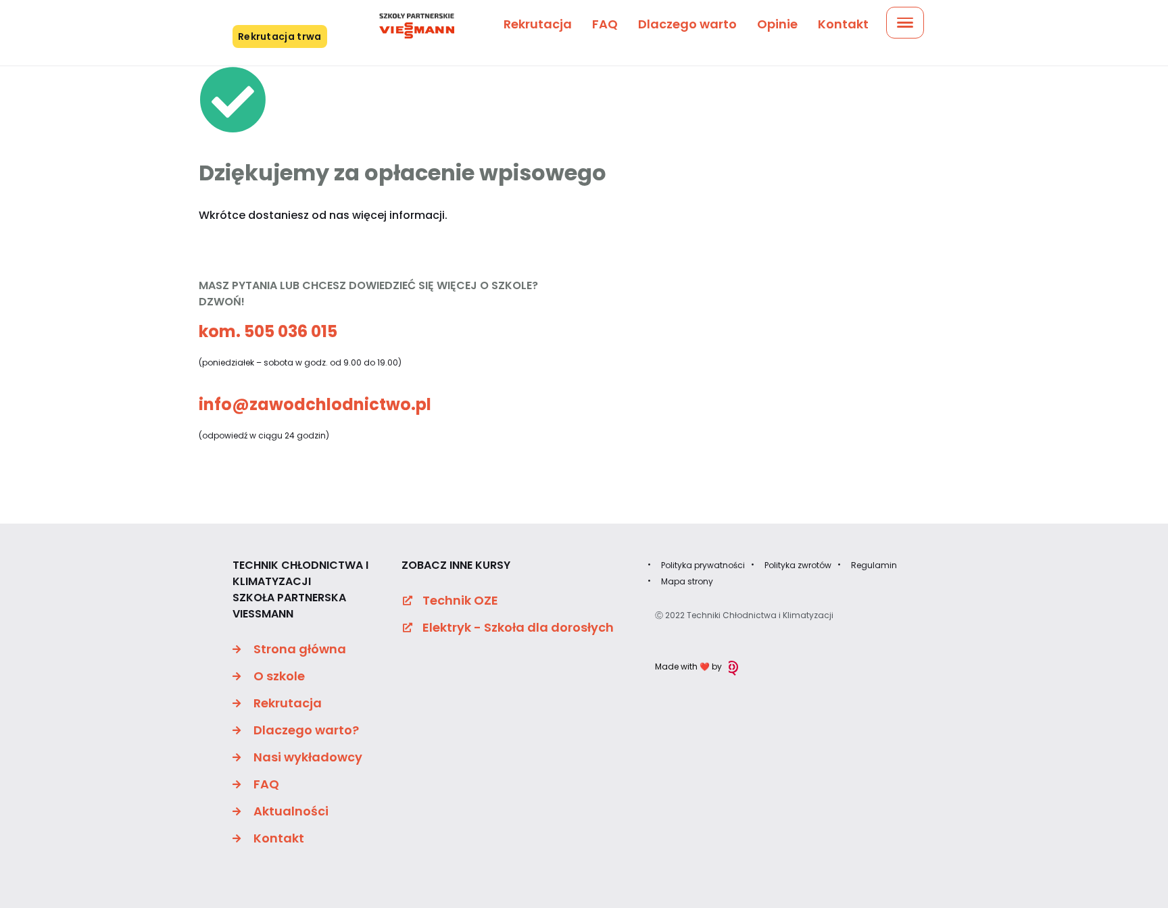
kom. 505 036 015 (268, 331)
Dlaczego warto (687, 24)
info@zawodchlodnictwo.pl (315, 404)
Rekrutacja (538, 24)
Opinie (777, 24)
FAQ (605, 24)
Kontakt (843, 24)
